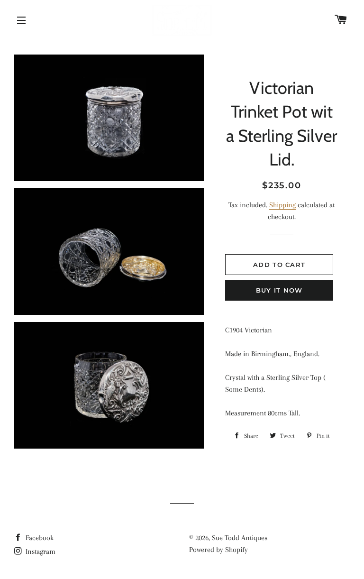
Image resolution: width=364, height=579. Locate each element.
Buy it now (279, 290)
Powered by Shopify (218, 549)
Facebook (39, 537)
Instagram (39, 551)
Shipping (282, 205)
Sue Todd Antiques (239, 537)
